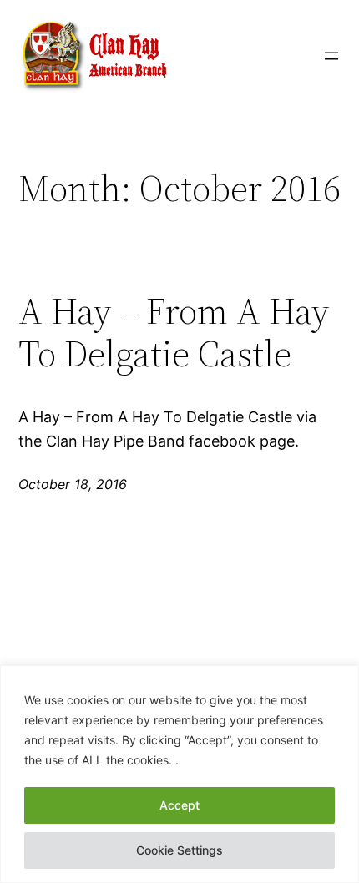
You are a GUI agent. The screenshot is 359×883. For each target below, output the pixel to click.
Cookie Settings (179, 850)
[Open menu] (331, 56)
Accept (179, 805)
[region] (179, 774)
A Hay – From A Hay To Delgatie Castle (173, 332)
